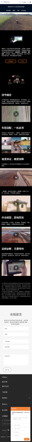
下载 (18, 10)
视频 (14, 10)
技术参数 (8, 10)
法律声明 (9, 436)
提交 (7, 370)
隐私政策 (3, 436)
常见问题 (23, 10)
